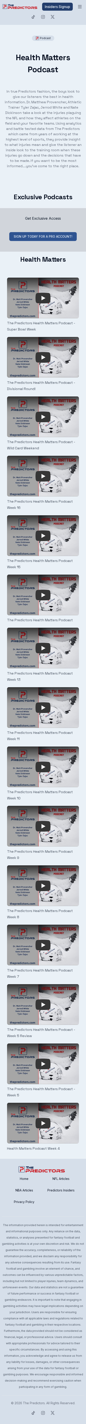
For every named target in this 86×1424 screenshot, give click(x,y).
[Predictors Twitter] (52, 17)
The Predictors (34, 1403)
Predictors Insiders (61, 1190)
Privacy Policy (24, 1202)
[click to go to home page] (20, 6)
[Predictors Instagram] (43, 17)
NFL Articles (60, 1179)
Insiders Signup (57, 6)
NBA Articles (24, 1190)
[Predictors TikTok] (33, 17)
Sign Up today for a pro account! (43, 236)
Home (24, 1179)
